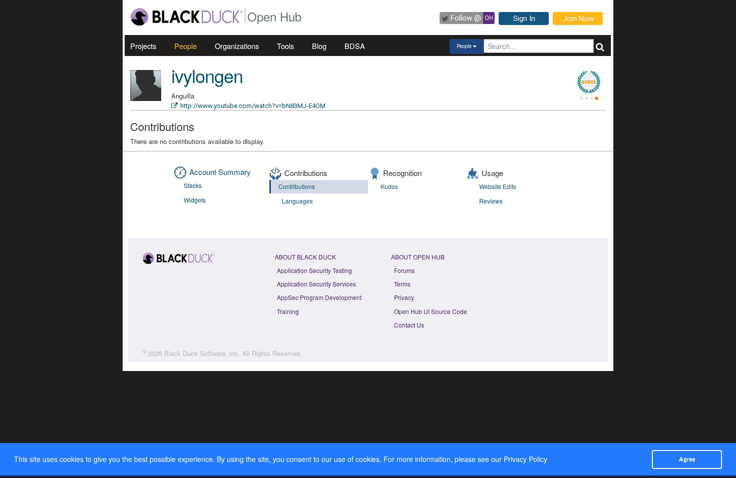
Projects (143, 45)
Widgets (195, 200)
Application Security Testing (314, 270)
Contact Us (409, 324)
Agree (687, 459)
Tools (285, 45)
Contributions (296, 186)
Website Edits (497, 186)
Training (288, 311)
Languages (297, 200)
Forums (404, 270)
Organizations (237, 45)
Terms (402, 284)
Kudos (389, 186)
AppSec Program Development (319, 297)
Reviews (491, 200)
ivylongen (207, 75)
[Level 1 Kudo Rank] (589, 82)
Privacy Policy (525, 459)
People (185, 45)
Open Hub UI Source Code (430, 311)
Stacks (193, 185)
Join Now (578, 18)
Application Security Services (316, 284)
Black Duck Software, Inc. (202, 353)
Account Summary (220, 171)
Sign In (524, 18)
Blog (319, 45)
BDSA (354, 45)
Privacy (404, 297)
